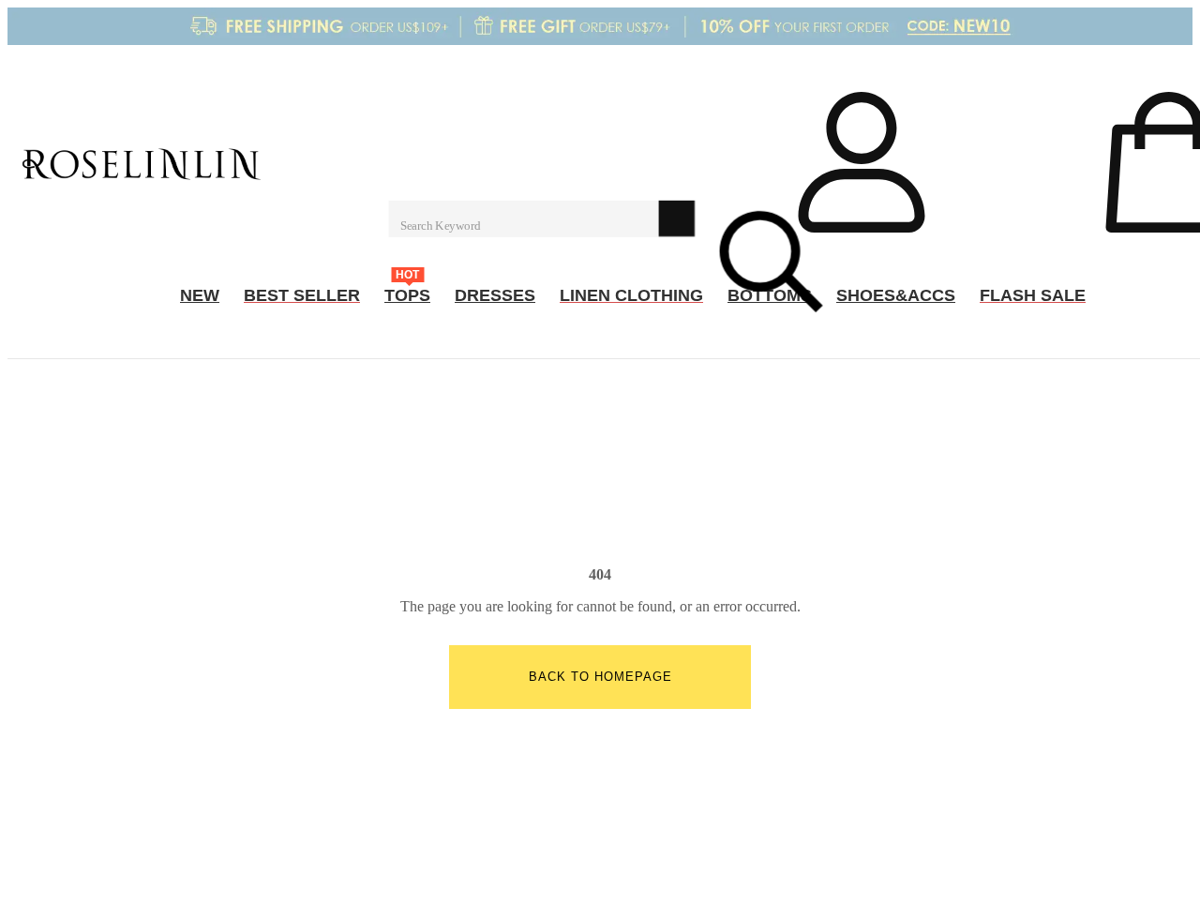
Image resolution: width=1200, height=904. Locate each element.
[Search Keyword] (523, 217)
